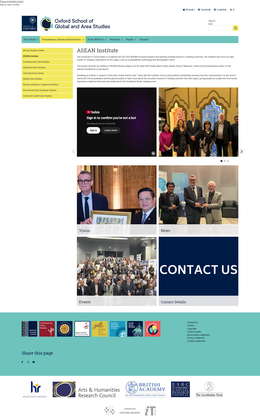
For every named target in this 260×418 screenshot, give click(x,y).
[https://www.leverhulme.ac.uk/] (209, 389)
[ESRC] (180, 389)
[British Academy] (145, 389)
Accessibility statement (198, 335)
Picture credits (194, 332)
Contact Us (192, 322)
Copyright (191, 328)
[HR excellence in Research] (35, 389)
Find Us (190, 325)
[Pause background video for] (153, 153)
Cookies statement (196, 341)
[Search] (235, 28)
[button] (241, 151)
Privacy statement (195, 338)
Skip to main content (10, 4)
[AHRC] (86, 389)
